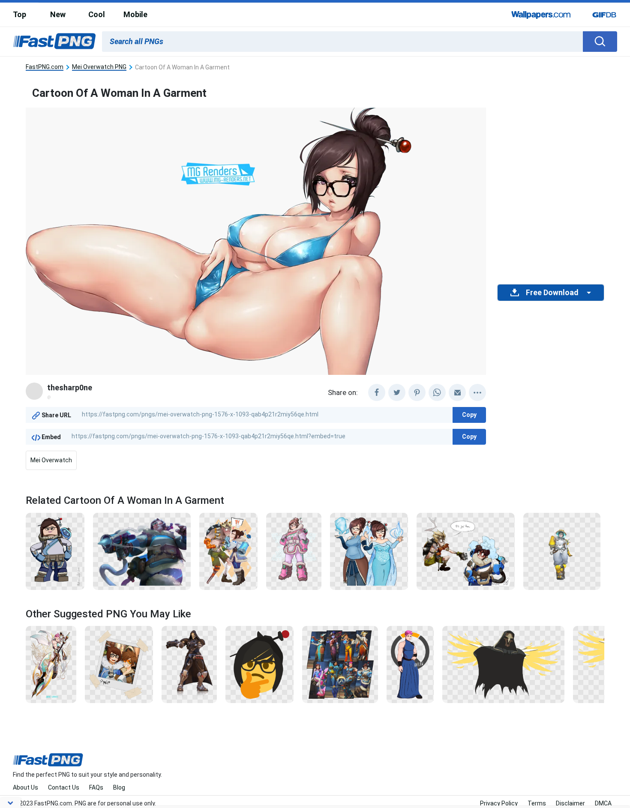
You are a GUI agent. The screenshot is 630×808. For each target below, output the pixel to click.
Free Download (552, 292)
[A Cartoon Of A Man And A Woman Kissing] (228, 550)
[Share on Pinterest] (417, 392)
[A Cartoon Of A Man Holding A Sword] (51, 664)
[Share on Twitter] (396, 392)
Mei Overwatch (51, 460)
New (58, 14)
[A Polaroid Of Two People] (119, 664)
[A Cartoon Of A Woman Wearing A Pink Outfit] (293, 550)
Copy (469, 414)
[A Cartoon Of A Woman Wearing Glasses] (55, 550)
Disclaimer (570, 803)
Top (19, 14)
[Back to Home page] (54, 41)
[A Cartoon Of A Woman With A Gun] (259, 664)
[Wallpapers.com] (541, 14)
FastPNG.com (44, 67)
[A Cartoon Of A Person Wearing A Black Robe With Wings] (503, 664)
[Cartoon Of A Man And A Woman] (465, 550)
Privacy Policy (499, 803)
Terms (537, 803)
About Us (25, 787)
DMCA (603, 803)
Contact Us (63, 787)
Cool (96, 14)
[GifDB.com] (604, 14)
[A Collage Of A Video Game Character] (340, 664)
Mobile (135, 14)
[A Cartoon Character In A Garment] (562, 550)
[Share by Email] (457, 392)
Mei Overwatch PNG (99, 67)
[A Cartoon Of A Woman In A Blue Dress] (410, 664)
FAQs (96, 787)
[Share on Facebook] (376, 392)
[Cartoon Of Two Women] (369, 550)
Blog (119, 787)
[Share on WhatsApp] (437, 392)
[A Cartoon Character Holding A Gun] (141, 550)
